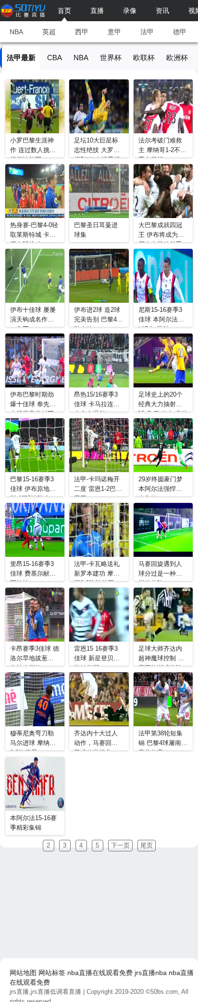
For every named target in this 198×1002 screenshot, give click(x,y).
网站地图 (23, 972)
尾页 (146, 845)
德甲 (179, 32)
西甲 (81, 32)
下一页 (120, 845)
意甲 (114, 32)
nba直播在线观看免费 (100, 972)
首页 (64, 10)
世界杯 (111, 57)
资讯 (162, 10)
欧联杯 (144, 57)
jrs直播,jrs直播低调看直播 (45, 991)
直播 (97, 10)
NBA (16, 32)
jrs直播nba (151, 972)
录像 (129, 10)
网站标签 (51, 972)
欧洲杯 (177, 57)
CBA (54, 57)
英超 (49, 32)
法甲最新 (21, 57)
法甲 (147, 32)
